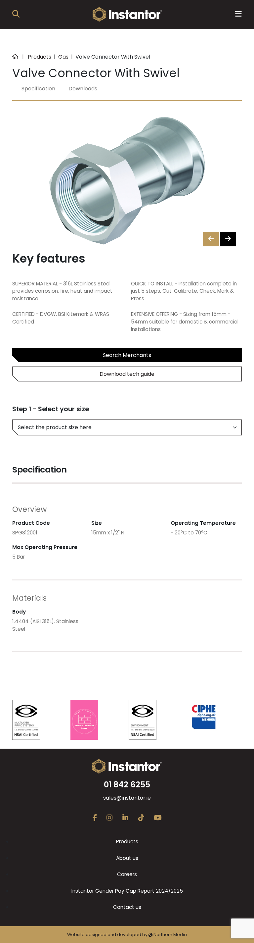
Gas (63, 57)
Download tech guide (127, 374)
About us (127, 858)
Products (39, 57)
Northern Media (169, 934)
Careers (127, 874)
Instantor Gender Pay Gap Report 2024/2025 (127, 890)
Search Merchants (127, 355)
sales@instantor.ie (127, 798)
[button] (228, 239)
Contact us (127, 907)
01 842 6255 (127, 784)
